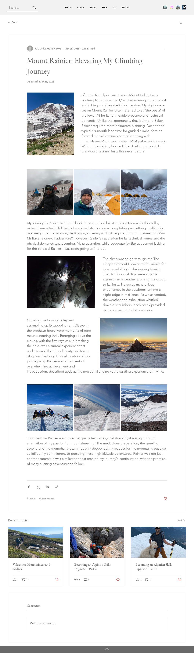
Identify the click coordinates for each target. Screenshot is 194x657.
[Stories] (165, 7)
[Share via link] (56, 487)
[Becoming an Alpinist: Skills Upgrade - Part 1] (158, 542)
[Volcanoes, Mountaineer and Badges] (35, 542)
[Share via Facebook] (29, 487)
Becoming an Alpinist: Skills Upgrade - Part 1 (154, 566)
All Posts (13, 22)
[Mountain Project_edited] (184, 7)
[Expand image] (50, 192)
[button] (181, 22)
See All (182, 519)
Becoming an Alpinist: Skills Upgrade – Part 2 (92, 566)
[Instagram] (171, 7)
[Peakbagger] (178, 7)
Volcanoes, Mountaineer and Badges (31, 566)
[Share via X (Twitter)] (38, 487)
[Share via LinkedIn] (47, 487)
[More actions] (165, 48)
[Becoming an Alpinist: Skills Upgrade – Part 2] (97, 542)
